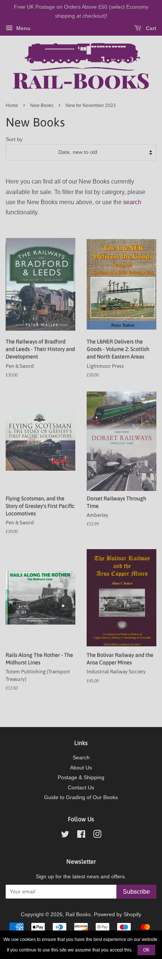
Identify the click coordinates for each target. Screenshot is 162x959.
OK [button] (146, 950)
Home (12, 105)
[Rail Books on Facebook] (81, 836)
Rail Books (78, 914)
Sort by (14, 139)
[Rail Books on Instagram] (97, 836)
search (132, 202)
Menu (23, 28)
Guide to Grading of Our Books (81, 797)
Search (81, 757)
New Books (41, 105)
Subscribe (136, 891)
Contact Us (81, 787)
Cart (150, 28)
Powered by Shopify (117, 914)
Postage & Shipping (81, 777)
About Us (81, 768)
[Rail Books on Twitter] (65, 836)
